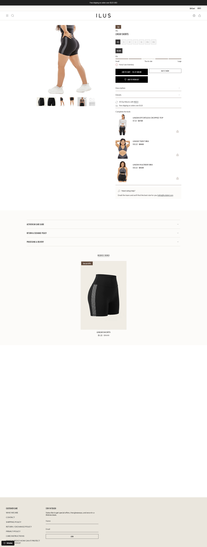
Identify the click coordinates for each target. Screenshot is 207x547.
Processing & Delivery (35, 241)
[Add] (177, 131)
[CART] (199, 15)
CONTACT (10, 517)
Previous (36, 60)
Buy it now (165, 71)
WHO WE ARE (12, 512)
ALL (116, 31)
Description (120, 88)
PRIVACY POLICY (13, 531)
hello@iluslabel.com (165, 195)
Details (118, 95)
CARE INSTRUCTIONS (15, 536)
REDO (136, 102)
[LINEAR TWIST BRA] (122, 148)
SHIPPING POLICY (13, 522)
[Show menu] (7, 15)
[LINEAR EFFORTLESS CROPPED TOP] (122, 124)
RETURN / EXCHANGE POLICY (19, 526)
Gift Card (192, 8)
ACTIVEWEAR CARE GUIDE (35, 224)
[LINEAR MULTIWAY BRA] (122, 171)
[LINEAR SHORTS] (103, 295)
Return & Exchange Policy (37, 233)
